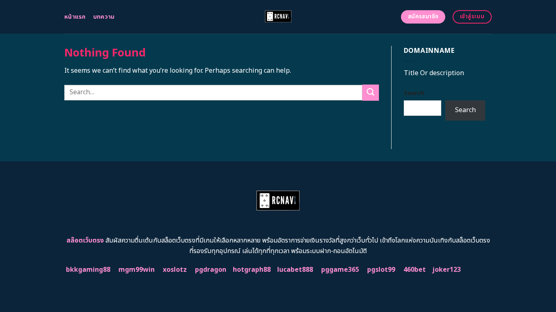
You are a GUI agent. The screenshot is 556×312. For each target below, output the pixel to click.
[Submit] (370, 92)
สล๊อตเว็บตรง (85, 240)
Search (414, 93)
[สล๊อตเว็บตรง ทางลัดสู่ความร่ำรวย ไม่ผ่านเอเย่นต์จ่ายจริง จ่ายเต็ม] (278, 17)
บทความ (104, 17)
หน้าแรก (75, 17)
